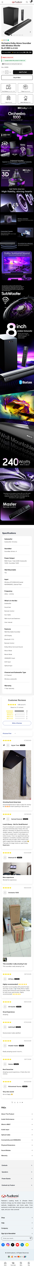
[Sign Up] (30, 1238)
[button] (3, 31)
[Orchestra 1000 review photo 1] (17, 927)
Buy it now (17, 77)
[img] (7, 740)
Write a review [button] (17, 723)
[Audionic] (17, 2)
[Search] (27, 2)
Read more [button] (6, 845)
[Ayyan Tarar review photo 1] (17, 775)
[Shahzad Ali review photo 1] (17, 868)
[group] (17, 21)
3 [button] (17, 1102)
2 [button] (14, 1102)
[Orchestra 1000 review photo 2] (5, 959)
